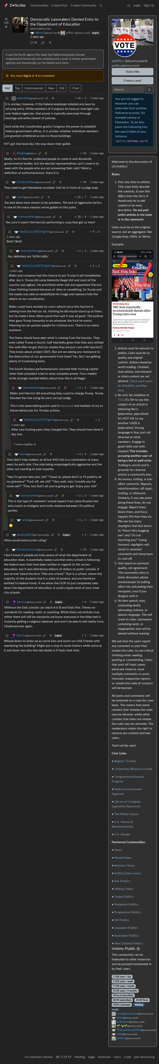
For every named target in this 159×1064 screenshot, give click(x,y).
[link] (43, 43)
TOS (121, 399)
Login (137, 5)
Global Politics (124, 896)
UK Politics (122, 920)
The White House (126, 814)
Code (127, 1057)
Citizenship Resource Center (133, 769)
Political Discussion (127, 873)
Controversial (34, 88)
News (118, 850)
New (51, 88)
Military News (123, 888)
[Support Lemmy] (101, 5)
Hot (7, 88)
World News (122, 857)
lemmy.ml (67, 405)
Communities (39, 5)
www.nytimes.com (40, 28)
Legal (91, 1057)
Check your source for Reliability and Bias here (135, 386)
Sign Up (149, 5)
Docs (117, 1057)
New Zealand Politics (128, 943)
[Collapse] (7, 98)
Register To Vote (125, 761)
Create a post (132, 80)
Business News (124, 865)
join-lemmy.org (144, 1057)
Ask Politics (122, 881)
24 (35, 42)
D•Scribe (18, 5)
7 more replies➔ (24, 444)
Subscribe (132, 71)
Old (61, 88)
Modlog (139, 1005)
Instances (104, 1057)
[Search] (129, 5)
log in (27, 75)
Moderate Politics (126, 904)
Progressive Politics (127, 912)
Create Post (59, 5)
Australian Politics (126, 935)
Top (17, 88)
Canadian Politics (126, 927)
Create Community (83, 5)
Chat (75, 88)
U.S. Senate (122, 834)
